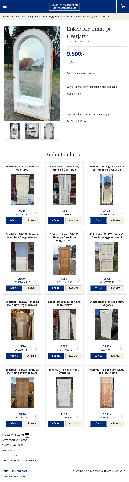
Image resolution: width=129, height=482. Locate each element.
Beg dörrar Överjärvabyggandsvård (46, 16)
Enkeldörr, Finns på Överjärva (97, 16)
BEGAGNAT (22, 16)
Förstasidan (8, 16)
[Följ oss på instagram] (27, 435)
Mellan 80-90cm (73, 16)
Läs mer (31, 220)
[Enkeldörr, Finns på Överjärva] (32, 131)
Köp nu (14, 220)
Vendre (121, 471)
